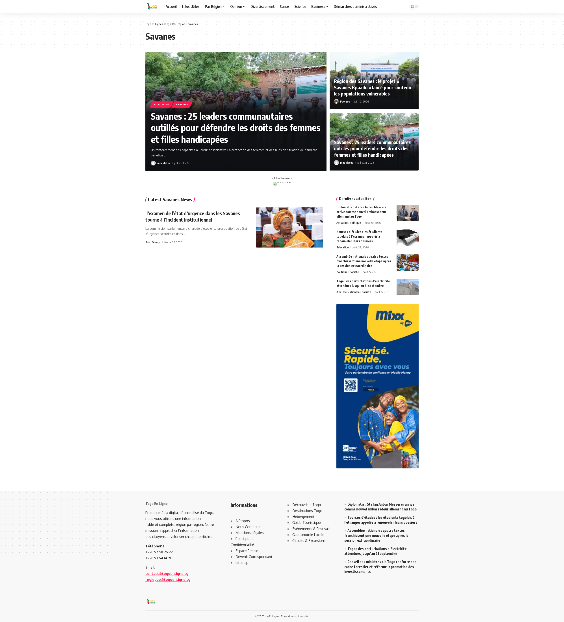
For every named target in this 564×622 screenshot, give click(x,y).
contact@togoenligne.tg (166, 573)
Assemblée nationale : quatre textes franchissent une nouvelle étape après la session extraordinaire (363, 261)
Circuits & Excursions (309, 540)
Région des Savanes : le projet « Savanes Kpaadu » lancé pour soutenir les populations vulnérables (373, 87)
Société (354, 272)
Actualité (161, 104)
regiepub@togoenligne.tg (167, 579)
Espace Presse (247, 551)
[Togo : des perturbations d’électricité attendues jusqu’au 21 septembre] (408, 287)
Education (342, 247)
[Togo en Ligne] (152, 6)
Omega (156, 242)
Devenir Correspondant (254, 556)
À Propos (243, 521)
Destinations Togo (307, 510)
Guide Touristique (306, 522)
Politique (355, 222)
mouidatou (164, 163)
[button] (314, 57)
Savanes (182, 104)
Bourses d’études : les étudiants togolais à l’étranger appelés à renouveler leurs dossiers (359, 236)
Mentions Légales (250, 532)
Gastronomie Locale (308, 534)
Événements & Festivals (311, 529)
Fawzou (345, 101)
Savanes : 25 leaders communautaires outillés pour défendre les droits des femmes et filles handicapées (235, 127)
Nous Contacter (248, 527)
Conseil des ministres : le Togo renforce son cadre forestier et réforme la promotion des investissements (380, 567)
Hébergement (303, 516)
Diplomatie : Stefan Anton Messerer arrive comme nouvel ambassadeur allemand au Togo (362, 211)
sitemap (242, 562)
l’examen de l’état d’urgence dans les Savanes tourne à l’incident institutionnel (192, 216)
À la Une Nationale (348, 292)
